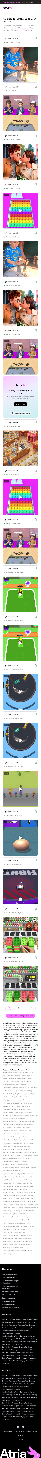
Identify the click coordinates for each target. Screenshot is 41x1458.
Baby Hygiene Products (10, 1347)
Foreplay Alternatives (9, 1274)
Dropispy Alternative (9, 1301)
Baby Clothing (7, 1339)
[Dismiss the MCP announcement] (38, 2)
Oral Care (18, 1355)
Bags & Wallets (17, 1322)
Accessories (13, 1325)
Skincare (33, 1350)
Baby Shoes (6, 1344)
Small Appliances (29, 1336)
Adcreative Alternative (10, 1292)
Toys (27, 1350)
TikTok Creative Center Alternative (10, 1287)
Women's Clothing (8, 1320)
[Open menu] (37, 7)
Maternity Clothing (30, 1339)
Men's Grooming (28, 1355)
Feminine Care (7, 1361)
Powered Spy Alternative (10, 1308)
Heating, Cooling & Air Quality (12, 1336)
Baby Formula (32, 1342)
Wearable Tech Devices (26, 1325)
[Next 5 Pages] (27, 1008)
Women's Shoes (32, 1320)
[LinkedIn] (18, 1427)
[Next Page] (36, 1008)
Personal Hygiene (8, 1355)
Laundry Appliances (9, 1331)
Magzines (5, 1363)
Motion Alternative (8, 1277)
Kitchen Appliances (29, 1328)
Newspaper (30, 1361)
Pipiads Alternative (8, 1304)
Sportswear (6, 1328)
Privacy (20, 1435)
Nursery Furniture (25, 1347)
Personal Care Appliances (11, 1333)
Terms (20, 1440)
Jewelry (25, 1322)
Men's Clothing (21, 1320)
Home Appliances (23, 1331)
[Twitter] (22, 1427)
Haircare (5, 1353)
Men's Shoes (6, 1322)
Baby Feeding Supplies (10, 1342)
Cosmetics (12, 1353)
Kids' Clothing (17, 1339)
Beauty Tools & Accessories (11, 1358)
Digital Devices (16, 1328)
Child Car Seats (16, 1344)
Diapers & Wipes (19, 1350)
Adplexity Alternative (9, 1295)
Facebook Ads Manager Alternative (10, 1282)
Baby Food (22, 1342)
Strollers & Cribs (7, 1350)
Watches (32, 1322)
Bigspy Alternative (8, 1298)
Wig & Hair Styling (19, 1361)
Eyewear (5, 1325)
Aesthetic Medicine (29, 1358)
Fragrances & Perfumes (25, 1353)
